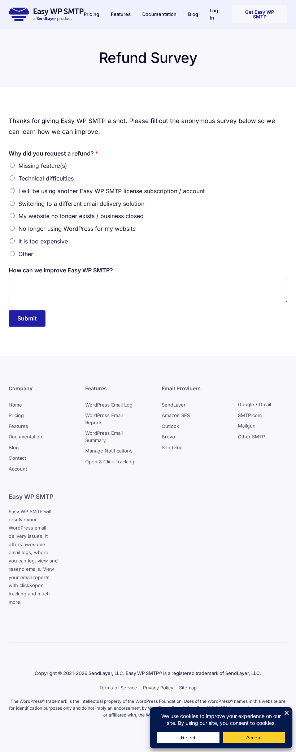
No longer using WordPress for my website (77, 228)
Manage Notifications (108, 451)
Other (25, 254)
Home (15, 405)
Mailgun (247, 426)
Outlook (170, 426)
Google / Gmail (254, 404)
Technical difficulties (46, 178)
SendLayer (174, 405)
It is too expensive (43, 241)
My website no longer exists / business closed (81, 216)
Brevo (168, 436)
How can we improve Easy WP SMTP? (61, 270)
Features (121, 14)
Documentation (159, 14)
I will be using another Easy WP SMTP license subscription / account (111, 191)
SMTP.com (250, 415)
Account (18, 469)
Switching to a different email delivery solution (81, 203)
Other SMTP (251, 436)
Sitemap (188, 688)
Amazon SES (176, 415)
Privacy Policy (158, 688)
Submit (27, 318)
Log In (214, 14)
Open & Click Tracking (109, 461)
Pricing (91, 14)
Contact (17, 458)
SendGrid (172, 447)
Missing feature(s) (42, 165)
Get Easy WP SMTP (259, 14)
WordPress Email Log (108, 405)
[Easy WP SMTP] (46, 14)
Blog (193, 14)
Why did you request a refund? (53, 153)
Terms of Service (118, 688)
